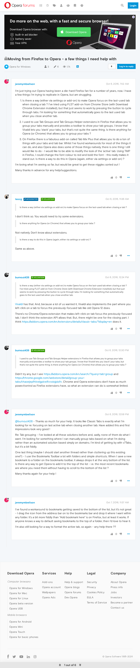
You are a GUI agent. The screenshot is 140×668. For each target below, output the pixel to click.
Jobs (114, 592)
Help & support (74, 582)
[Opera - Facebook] (8, 656)
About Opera (119, 582)
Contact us (117, 607)
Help (68, 573)
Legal (91, 573)
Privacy (91, 587)
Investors (116, 597)
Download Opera (76, 32)
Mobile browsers (17, 615)
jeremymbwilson (25, 83)
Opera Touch (17, 631)
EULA (90, 597)
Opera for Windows (19, 66)
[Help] (81, 5)
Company (118, 573)
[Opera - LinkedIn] (28, 656)
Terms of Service (97, 602)
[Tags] (54, 5)
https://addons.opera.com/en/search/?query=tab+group (78, 374)
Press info (117, 587)
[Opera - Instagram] (35, 656)
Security (92, 582)
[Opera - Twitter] (14, 656)
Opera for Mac (18, 593)
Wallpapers (49, 592)
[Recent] (47, 5)
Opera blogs (72, 587)
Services (49, 573)
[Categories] (40, 5)
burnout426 (22, 277)
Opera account (51, 587)
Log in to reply (126, 66)
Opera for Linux (18, 598)
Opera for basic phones (23, 637)
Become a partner (122, 602)
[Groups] (68, 5)
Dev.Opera (71, 597)
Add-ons (47, 582)
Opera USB (16, 608)
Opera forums (73, 592)
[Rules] (75, 5)
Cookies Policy (95, 592)
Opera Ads (48, 597)
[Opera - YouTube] (21, 656)
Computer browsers (18, 581)
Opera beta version (21, 603)
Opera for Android (20, 621)
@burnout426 (24, 421)
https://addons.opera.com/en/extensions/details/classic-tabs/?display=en (67, 321)
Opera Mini (16, 626)
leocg (18, 199)
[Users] (61, 5)
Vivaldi (19, 304)
